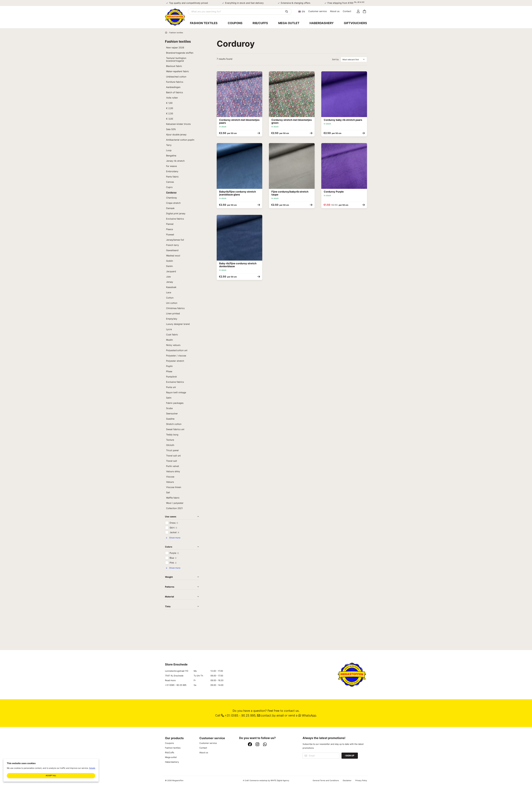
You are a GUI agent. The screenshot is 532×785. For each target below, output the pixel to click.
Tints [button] (168, 606)
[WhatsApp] (265, 744)
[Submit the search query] (286, 11)
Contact (347, 11)
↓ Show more (173, 537)
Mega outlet (288, 23)
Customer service (317, 11)
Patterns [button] (169, 587)
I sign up (349, 755)
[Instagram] (257, 744)
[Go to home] (176, 17)
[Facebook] (250, 744)
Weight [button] (169, 577)
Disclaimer (347, 780)
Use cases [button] (170, 516)
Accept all (51, 775)
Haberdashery (322, 23)
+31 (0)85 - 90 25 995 (175, 685)
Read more (170, 680)
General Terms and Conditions (326, 780)
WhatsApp (309, 715)
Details (92, 768)
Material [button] (169, 597)
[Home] (166, 32)
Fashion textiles (204, 23)
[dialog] (51, 770)
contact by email (272, 715)
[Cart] (364, 11)
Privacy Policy (361, 780)
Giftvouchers (355, 23)
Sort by (335, 59)
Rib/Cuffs (260, 23)
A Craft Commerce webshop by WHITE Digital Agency (266, 780)
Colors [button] (168, 547)
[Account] (358, 12)
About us (334, 11)
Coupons (235, 23)
